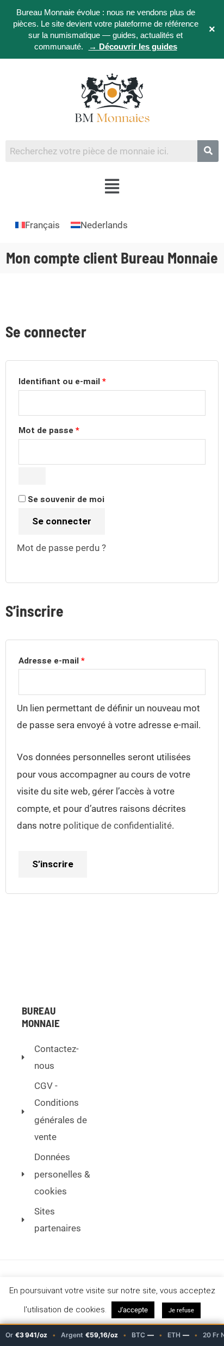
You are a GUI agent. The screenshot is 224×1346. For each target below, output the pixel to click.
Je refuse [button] (181, 1310)
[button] (112, 187)
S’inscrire (52, 864)
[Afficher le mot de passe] (32, 476)
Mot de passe (70, 428)
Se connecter (61, 521)
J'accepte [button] (133, 1310)
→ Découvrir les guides (133, 46)
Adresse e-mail (73, 659)
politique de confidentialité (117, 825)
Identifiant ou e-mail (84, 379)
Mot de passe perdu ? (61, 547)
